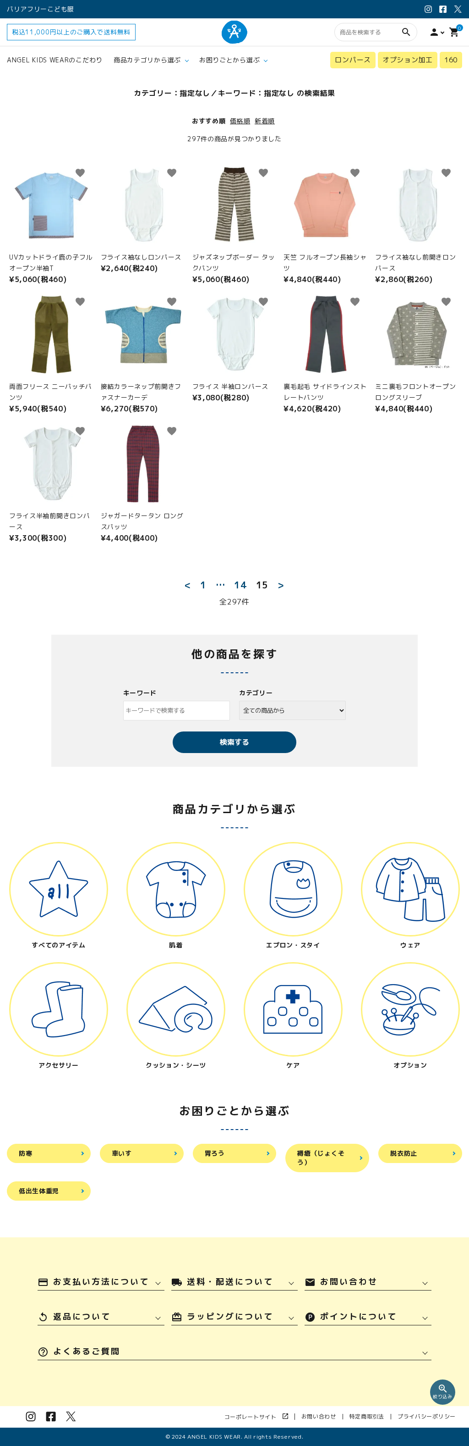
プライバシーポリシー (427, 1416)
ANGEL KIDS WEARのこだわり (55, 59)
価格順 (240, 120)
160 (451, 60)
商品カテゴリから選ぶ (147, 59)
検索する (234, 742)
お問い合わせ (318, 1416)
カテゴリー (256, 692)
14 (240, 584)
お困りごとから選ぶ (229, 59)
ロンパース (353, 60)
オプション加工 (407, 60)
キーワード (140, 692)
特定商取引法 (366, 1416)
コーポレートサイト (253, 1417)
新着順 (265, 120)
